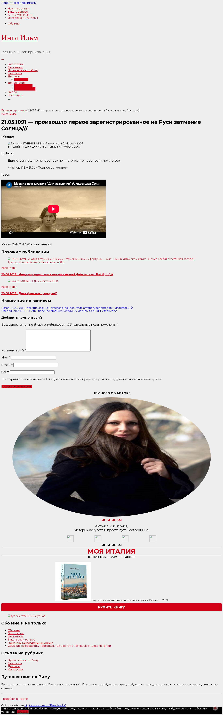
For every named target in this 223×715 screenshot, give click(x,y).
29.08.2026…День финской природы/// (29, 293)
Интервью (21, 79)
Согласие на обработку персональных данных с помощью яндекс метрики (59, 645)
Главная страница (13, 110)
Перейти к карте (14, 699)
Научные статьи (19, 8)
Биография (16, 64)
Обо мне (14, 23)
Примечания (23, 85)
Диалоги (14, 76)
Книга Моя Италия (20, 14)
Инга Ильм (19, 37)
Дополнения (17, 82)
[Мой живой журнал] (70, 541)
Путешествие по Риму (23, 70)
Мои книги (15, 67)
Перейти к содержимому (18, 2)
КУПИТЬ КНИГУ (111, 607)
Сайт (5, 372)
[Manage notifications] (215, 707)
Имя (5, 357)
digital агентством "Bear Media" (45, 705)
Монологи (15, 73)
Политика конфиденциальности (30, 642)
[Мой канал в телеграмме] (125, 541)
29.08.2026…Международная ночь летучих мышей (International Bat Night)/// (57, 274)
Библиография (24, 89)
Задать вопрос (18, 11)
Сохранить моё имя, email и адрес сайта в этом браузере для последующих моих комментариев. (83, 379)
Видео (12, 92)
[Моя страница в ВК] (152, 541)
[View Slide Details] (26, 616)
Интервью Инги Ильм (23, 17)
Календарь (15, 95)
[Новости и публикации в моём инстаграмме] (98, 541)
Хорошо (22, 712)
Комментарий (13, 350)
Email (7, 365)
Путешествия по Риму (23, 660)
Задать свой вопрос (21, 639)
